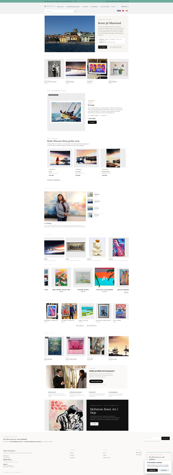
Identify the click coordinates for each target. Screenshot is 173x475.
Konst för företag (105, 6)
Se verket (92, 122)
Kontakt (104, 455)
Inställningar (164, 470)
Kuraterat (85, 6)
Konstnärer (72, 455)
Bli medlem (165, 438)
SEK (75, 1)
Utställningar (94, 6)
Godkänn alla (152, 470)
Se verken (102, 47)
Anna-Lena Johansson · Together (119, 289)
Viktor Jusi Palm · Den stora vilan (54, 289)
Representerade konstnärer (73, 6)
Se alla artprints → (92, 325)
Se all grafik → (80, 325)
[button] (65, 6)
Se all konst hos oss (115, 47)
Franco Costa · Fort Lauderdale (97, 289)
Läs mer (94, 423)
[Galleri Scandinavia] (50, 6)
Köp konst (72, 452)
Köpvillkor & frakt (106, 457)
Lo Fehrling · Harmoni (75, 289)
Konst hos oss (60, 6)
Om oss (113, 6)
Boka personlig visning (96, 381)
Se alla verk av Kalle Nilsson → (54, 180)
